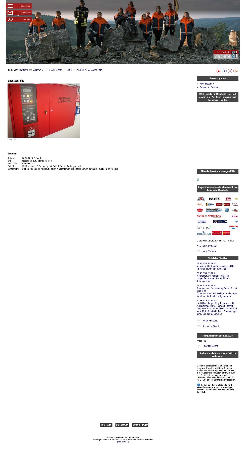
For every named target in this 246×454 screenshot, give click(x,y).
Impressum (106, 425)
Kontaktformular (140, 425)
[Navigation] (225, 54)
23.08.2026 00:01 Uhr (213, 277)
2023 (69, 70)
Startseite (23, 70)
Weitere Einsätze (210, 320)
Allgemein (38, 70)
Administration (123, 442)
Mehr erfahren (209, 251)
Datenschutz (122, 425)
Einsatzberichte (55, 70)
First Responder (207, 83)
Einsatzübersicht (210, 346)
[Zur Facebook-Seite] (224, 72)
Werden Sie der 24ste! (207, 246)
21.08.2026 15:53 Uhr (217, 291)
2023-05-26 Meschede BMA (89, 70)
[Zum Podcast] (219, 72)
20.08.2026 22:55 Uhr (217, 307)
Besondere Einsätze (209, 87)
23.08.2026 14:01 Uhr (216, 266)
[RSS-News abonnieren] (235, 72)
